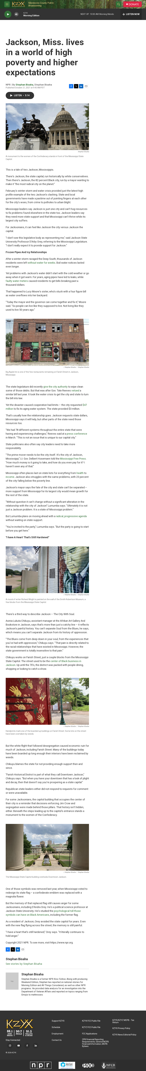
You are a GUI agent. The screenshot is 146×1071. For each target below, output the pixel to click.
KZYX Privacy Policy (121, 1028)
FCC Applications (89, 1034)
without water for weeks (41, 262)
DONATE (134, 4)
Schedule (56, 1027)
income (10, 476)
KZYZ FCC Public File (91, 1027)
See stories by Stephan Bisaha (24, 963)
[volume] (16, 14)
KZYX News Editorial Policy (124, 1035)
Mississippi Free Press (73, 458)
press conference (77, 433)
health (80, 473)
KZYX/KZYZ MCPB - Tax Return (123, 1021)
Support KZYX (58, 1021)
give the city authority (55, 386)
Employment (57, 1034)
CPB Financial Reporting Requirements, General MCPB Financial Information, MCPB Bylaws (95, 1042)
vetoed (75, 390)
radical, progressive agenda (71, 516)
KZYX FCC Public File (91, 1021)
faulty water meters (17, 280)
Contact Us (57, 1040)
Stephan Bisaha (24, 84)
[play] (8, 14)
